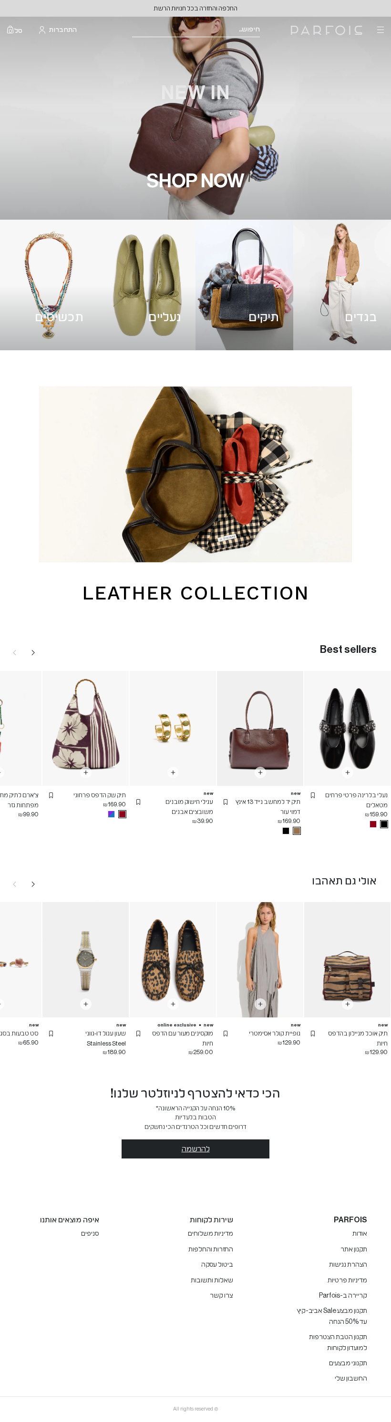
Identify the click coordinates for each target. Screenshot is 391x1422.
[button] (313, 795)
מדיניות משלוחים (210, 1233)
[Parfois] (326, 30)
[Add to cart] (347, 772)
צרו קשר (221, 1295)
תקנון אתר (353, 1249)
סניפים (90, 1233)
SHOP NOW (196, 181)
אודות (359, 1233)
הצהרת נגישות (348, 1264)
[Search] (266, 30)
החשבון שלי (351, 1378)
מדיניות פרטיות (347, 1280)
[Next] (33, 652)
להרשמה (196, 1149)
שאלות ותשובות (212, 1280)
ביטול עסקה (217, 1264)
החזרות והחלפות (210, 1249)
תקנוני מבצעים (348, 1363)
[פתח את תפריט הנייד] (379, 30)
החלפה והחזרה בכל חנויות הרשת (195, 8)
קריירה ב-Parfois (343, 1295)
